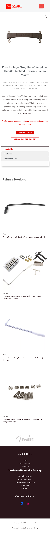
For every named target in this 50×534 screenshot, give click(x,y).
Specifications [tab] (10, 159)
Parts (22, 82)
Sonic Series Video (25, 463)
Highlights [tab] (8, 149)
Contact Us (25, 466)
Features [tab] (8, 154)
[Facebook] (21, 503)
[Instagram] (28, 503)
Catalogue (13, 82)
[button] (45, 16)
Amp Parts (30, 82)
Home (4, 82)
